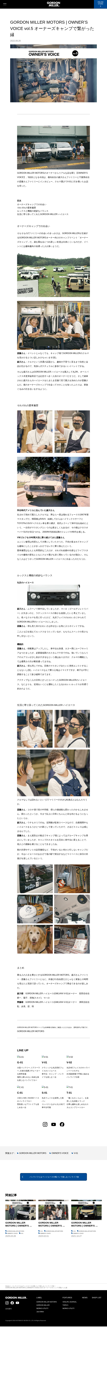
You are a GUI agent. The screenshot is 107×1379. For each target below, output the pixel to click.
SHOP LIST (96, 1298)
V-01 (76, 1153)
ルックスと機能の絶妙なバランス (32, 211)
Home (7, 1286)
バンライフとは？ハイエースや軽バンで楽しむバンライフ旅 (33, 1286)
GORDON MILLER (43, 1305)
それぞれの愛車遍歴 (26, 208)
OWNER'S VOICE (60, 1153)
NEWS (84, 1298)
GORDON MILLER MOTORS (32, 1153)
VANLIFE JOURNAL (70, 1302)
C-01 (41, 1231)
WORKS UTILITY (42, 1308)
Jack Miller (40, 1312)
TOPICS (65, 1305)
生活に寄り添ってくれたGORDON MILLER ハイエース (43, 214)
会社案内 (8, 1309)
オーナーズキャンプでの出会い (31, 204)
